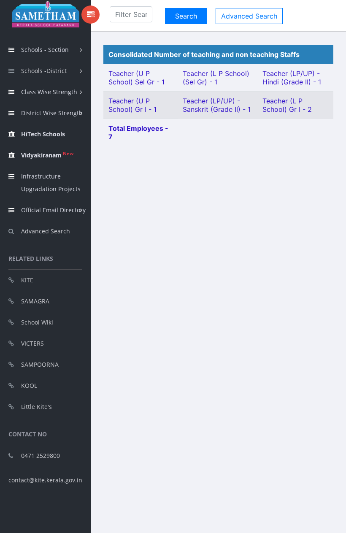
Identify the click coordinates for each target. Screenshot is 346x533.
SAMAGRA (35, 301)
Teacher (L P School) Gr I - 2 (287, 105)
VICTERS (32, 343)
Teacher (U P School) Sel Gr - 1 (136, 77)
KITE (27, 280)
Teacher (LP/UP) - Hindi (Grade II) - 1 (291, 77)
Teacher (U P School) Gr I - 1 (132, 105)
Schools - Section (45, 50)
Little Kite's (36, 407)
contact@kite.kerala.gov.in (45, 480)
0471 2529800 (40, 456)
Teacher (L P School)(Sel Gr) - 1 (216, 77)
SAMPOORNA (40, 364)
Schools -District (44, 71)
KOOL (29, 385)
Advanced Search (45, 231)
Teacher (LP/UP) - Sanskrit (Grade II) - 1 (217, 105)
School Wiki (37, 322)
